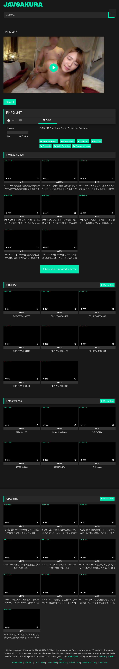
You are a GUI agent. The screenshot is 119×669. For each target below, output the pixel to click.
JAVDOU (62, 662)
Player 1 (10, 102)
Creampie (47, 146)
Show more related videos (59, 269)
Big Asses (84, 141)
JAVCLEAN (40, 662)
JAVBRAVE (102, 662)
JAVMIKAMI (17, 662)
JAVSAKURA (74, 662)
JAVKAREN (51, 662)
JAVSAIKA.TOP (88, 662)
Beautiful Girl (68, 141)
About (49, 119)
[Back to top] (110, 660)
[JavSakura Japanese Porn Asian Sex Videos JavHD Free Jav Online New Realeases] (59, 5)
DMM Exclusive (63, 146)
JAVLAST (28, 662)
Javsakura (73, 656)
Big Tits (97, 141)
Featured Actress (50, 141)
